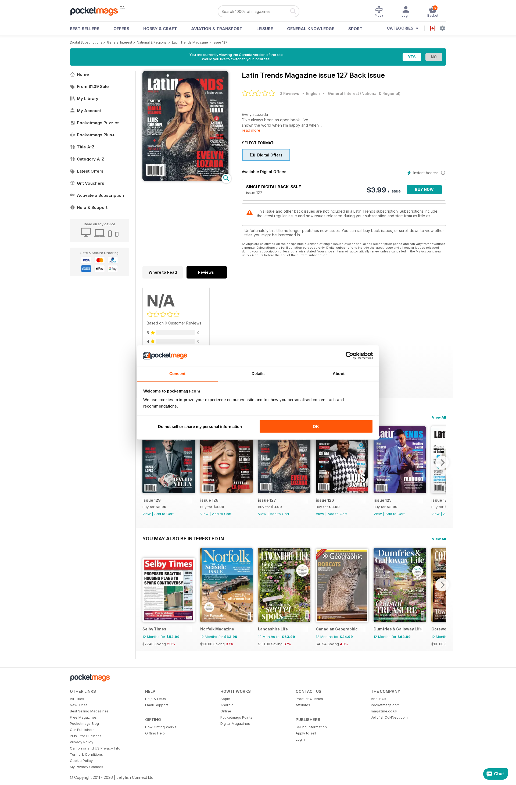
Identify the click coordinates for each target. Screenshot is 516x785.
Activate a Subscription (100, 195)
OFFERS (121, 28)
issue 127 (220, 42)
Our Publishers (82, 729)
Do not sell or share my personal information (200, 426)
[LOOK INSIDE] (185, 179)
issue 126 (325, 500)
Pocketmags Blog (84, 723)
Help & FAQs (155, 699)
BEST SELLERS (84, 28)
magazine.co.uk (384, 711)
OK (316, 426)
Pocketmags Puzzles (98, 122)
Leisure (264, 28)
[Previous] (146, 462)
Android (227, 705)
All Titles (77, 699)
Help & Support (92, 207)
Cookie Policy (81, 760)
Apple (225, 699)
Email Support (156, 705)
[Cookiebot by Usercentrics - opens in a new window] (349, 356)
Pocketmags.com (385, 705)
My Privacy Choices (86, 767)
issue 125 (383, 500)
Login (300, 739)
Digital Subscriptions (86, 42)
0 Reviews (289, 93)
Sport (355, 28)
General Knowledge (310, 28)
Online (225, 711)
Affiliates (303, 705)
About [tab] (339, 373)
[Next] (442, 462)
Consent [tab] (177, 373)
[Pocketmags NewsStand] (97, 10)
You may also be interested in (183, 538)
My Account (89, 110)
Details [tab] (258, 373)
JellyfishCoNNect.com (389, 717)
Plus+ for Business (85, 736)
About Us (378, 699)
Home (83, 74)
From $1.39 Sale (93, 86)
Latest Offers (90, 171)
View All (439, 417)
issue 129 (151, 500)
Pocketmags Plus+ (96, 134)
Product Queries (309, 699)
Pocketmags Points (236, 717)
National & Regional (152, 42)
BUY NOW (424, 189)
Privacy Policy (81, 742)
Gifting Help (155, 733)
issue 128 (209, 500)
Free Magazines (83, 717)
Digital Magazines (235, 723)
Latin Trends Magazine (190, 42)
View (146, 514)
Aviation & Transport (216, 28)
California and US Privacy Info (95, 748)
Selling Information (311, 727)
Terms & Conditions (86, 754)
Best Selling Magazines (89, 711)
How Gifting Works (160, 727)
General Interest (119, 42)
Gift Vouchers (90, 183)
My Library (87, 98)
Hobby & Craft (160, 28)
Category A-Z (90, 159)
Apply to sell (306, 733)
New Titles (79, 705)
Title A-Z (86, 146)
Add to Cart (164, 514)
